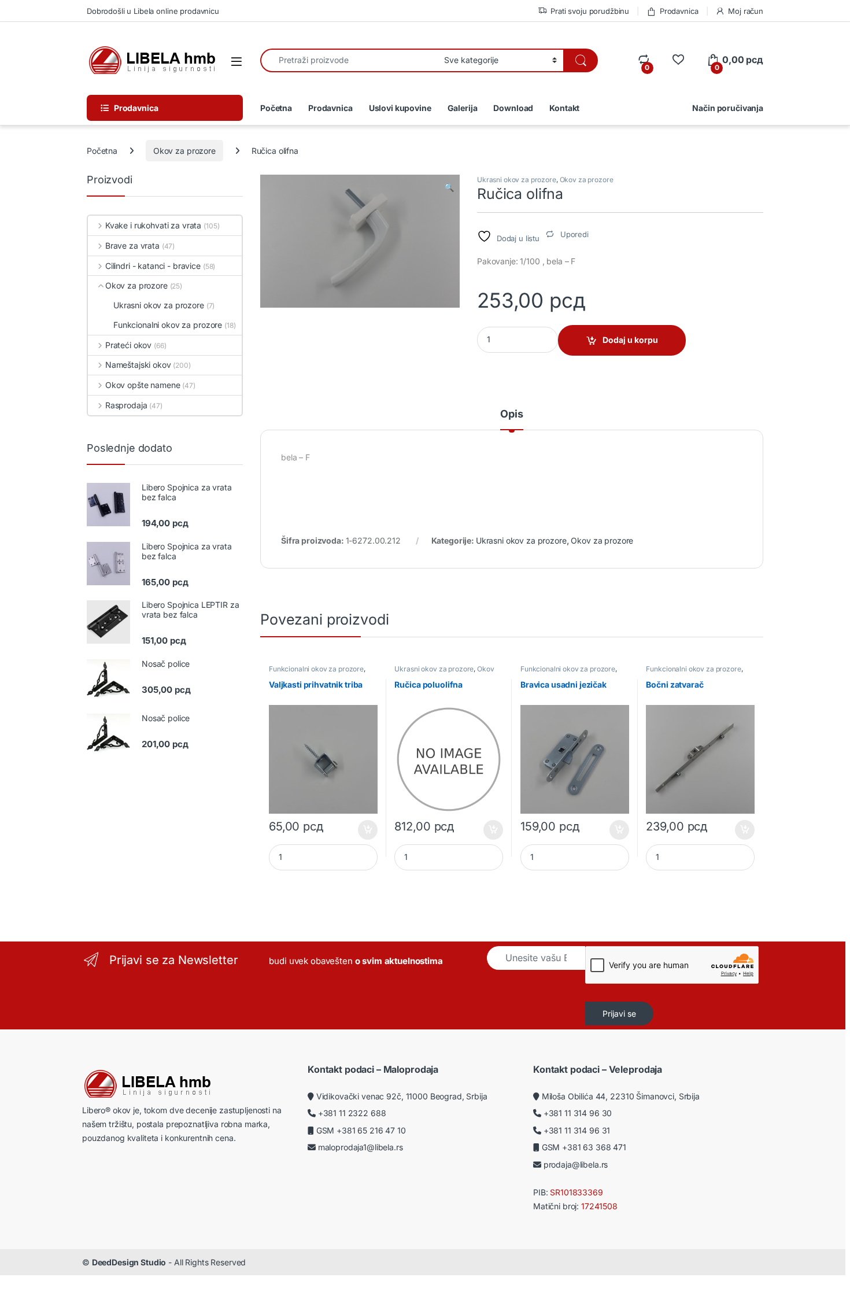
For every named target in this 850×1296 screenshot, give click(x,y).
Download (513, 108)
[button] (449, 187)
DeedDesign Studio (129, 1262)
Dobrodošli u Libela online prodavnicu (153, 11)
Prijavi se (619, 1013)
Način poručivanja (727, 108)
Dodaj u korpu (630, 340)
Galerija (463, 108)
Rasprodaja (126, 405)
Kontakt (564, 108)
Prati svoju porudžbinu (589, 11)
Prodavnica (679, 11)
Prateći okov (128, 345)
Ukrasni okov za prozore (516, 179)
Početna (276, 108)
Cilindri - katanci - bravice (153, 266)
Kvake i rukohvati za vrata (153, 225)
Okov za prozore (184, 151)
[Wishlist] (678, 59)
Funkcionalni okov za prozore (316, 668)
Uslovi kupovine (400, 108)
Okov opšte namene (142, 385)
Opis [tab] (511, 414)
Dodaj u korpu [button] (366, 830)
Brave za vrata (132, 245)
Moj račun (745, 11)
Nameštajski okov (138, 365)
